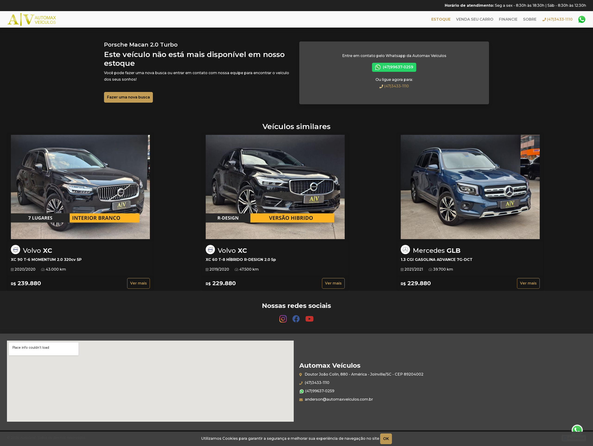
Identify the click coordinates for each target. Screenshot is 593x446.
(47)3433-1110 (396, 86)
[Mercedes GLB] (470, 187)
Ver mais (138, 283)
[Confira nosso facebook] (296, 316)
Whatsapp (581, 19)
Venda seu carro (474, 19)
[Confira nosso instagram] (283, 316)
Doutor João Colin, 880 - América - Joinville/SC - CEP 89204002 (363, 374)
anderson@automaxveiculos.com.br (338, 399)
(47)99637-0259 (397, 67)
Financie (508, 19)
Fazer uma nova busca (128, 97)
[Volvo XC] (80, 187)
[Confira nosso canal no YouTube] (309, 316)
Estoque (441, 19)
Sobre (529, 19)
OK (386, 439)
